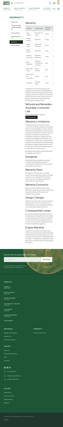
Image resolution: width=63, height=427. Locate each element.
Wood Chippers (19, 9)
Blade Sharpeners (10, 315)
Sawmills (7, 9)
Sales (5, 357)
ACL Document (31, 117)
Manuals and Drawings (10, 333)
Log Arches (8, 310)
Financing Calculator (10, 339)
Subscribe (46, 259)
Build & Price (7, 336)
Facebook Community (39, 333)
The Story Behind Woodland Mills (16, 27)
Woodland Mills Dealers (11, 354)
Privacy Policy (15, 33)
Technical (7, 360)
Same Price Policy (16, 37)
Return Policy (15, 45)
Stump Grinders (34, 9)
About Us (14, 22)
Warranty (14, 42)
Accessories (8, 320)
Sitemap (6, 419)
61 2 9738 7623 (18, 3)
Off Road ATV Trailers (12, 304)
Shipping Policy (8, 399)
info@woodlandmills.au (14, 376)
